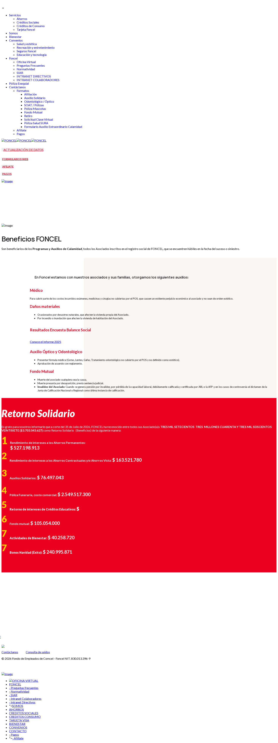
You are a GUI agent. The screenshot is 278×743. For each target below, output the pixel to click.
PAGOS (7, 174)
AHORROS (16, 709)
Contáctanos (17, 87)
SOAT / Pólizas (34, 105)
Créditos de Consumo (31, 26)
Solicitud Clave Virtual (38, 119)
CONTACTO (17, 731)
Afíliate (21, 130)
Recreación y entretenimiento (36, 47)
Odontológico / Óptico (39, 101)
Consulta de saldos (38, 652)
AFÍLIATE (8, 166)
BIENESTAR (17, 724)
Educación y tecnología (32, 54)
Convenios (16, 40)
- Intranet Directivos (22, 702)
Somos (13, 33)
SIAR (20, 72)
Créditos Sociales (28, 22)
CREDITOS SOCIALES (23, 713)
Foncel (13, 58)
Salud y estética (27, 44)
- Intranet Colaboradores (25, 698)
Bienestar (15, 36)
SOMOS (17, 706)
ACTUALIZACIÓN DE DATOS (23, 149)
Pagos (21, 134)
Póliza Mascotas (35, 108)
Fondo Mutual (33, 112)
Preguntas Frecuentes (31, 65)
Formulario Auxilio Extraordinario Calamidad (53, 126)
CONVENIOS (18, 727)
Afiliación (30, 94)
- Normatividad (19, 691)
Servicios (15, 15)
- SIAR (13, 695)
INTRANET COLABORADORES (38, 80)
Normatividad (26, 69)
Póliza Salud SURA (36, 123)
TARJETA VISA (19, 720)
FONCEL (15, 684)
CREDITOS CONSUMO (25, 716)
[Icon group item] (11, 630)
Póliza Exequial (19, 83)
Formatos (23, 90)
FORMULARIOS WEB (15, 159)
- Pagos (14, 734)
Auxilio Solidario (34, 98)
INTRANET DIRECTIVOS (34, 76)
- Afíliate (17, 738)
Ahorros (22, 18)
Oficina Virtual (26, 62)
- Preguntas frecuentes (23, 688)
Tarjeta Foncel (26, 29)
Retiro (28, 116)
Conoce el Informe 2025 (45, 341)
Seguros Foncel (26, 51)
